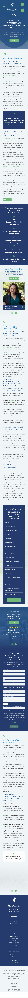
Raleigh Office (6, 693)
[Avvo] (15, 962)
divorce (5, 96)
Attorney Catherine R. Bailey (16, 342)
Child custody (6, 470)
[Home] (12, 6)
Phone (4, 676)
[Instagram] (18, 962)
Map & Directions (14, 944)
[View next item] (16, 313)
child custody (6, 75)
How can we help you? (8, 696)
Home (14, 919)
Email (4, 679)
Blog (14, 925)
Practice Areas (14, 923)
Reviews (14, 927)
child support (14, 75)
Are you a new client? (8, 682)
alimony (5, 407)
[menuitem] (14, 523)
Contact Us (14, 930)
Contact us (12, 843)
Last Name (5, 672)
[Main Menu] (4, 6)
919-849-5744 (14, 945)
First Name (5, 669)
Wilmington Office (7, 689)
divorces (13, 400)
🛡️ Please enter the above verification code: (14, 706)
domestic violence (12, 166)
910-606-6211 (14, 956)
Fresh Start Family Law (10, 81)
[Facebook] (10, 962)
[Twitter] (12, 962)
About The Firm (14, 921)
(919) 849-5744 (14, 911)
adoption (5, 166)
